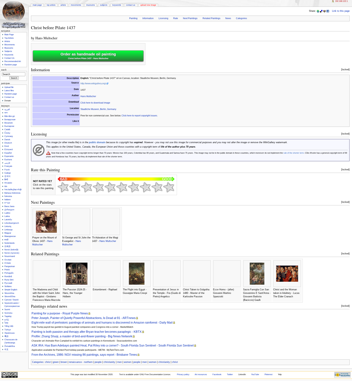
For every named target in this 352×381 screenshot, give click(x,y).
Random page (10, 65)
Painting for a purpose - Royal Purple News (60, 313)
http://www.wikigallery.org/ (93, 83)
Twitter (230, 374)
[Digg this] (324, 11)
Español (8, 153)
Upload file (9, 87)
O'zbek (7, 263)
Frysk (7, 169)
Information (148, 18)
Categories (241, 18)
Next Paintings (190, 18)
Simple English (10, 290)
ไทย (6, 323)
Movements (76, 5)
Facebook (216, 374)
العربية (7, 109)
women (127, 362)
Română (8, 276)
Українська (9, 333)
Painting (133, 18)
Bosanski (8, 123)
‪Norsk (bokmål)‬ (11, 249)
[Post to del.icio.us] (321, 11)
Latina (7, 216)
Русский (8, 283)
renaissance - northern (81, 362)
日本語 (7, 246)
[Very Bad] (63, 187)
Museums (90, 5)
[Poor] (86, 187)
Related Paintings (211, 18)
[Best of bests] (169, 187)
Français (8, 166)
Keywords (116, 5)
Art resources (201, 374)
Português (9, 273)
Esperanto (9, 156)
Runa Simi (8, 280)
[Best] (157, 187)
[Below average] (98, 187)
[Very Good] (133, 187)
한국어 (7, 176)
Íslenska (8, 196)
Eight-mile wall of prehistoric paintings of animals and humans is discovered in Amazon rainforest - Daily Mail (102, 322)
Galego (7, 173)
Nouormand (9, 256)
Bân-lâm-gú (9, 116)
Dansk (7, 139)
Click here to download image (95, 102)
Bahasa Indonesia (12, 193)
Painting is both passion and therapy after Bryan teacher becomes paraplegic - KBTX (87, 331)
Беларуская (9, 119)
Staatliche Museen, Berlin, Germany (98, 109)
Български (9, 126)
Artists (63, 5)
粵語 (6, 336)
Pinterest (268, 374)
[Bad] (75, 187)
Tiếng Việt (8, 326)
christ (48, 362)
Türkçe (7, 330)
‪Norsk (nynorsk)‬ (11, 253)
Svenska (8, 313)
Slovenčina (9, 293)
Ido (5, 186)
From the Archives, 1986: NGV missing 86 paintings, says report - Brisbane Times (84, 354)
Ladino (7, 213)
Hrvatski (8, 183)
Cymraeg (8, 136)
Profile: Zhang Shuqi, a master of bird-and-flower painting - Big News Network (82, 336)
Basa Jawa (9, 206)
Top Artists (51, 5)
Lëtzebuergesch (11, 223)
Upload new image (148, 5)
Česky (7, 133)
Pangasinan (9, 266)
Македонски (10, 236)
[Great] (145, 187)
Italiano (7, 199)
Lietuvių (7, 226)
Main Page (37, 5)
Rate (175, 18)
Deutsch (8, 143)
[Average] (110, 187)
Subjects (103, 5)
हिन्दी (6, 179)
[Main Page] (14, 14)
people (98, 362)
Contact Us (130, 5)
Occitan (7, 260)
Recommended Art (12, 61)
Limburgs (8, 229)
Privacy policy (183, 374)
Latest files (9, 90)
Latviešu (8, 219)
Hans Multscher (46, 38)
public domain (97, 142)
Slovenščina (9, 296)
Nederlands (9, 243)
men (119, 362)
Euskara (8, 159)
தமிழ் (6, 319)
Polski (7, 269)
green (56, 362)
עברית (7, 203)
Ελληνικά (8, 149)
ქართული (9, 209)
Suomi (7, 309)
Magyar (7, 233)
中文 (6, 349)
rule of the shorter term (293, 153)
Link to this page (341, 11)
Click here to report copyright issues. (140, 115)
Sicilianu (8, 286)
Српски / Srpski (11, 300)
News (228, 18)
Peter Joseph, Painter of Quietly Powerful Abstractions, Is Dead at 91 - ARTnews (83, 318)
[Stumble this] (318, 11)
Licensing (163, 18)
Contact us (9, 97)
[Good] (122, 187)
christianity (109, 362)
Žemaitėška (9, 346)
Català (7, 129)
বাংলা (6, 113)
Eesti (6, 146)
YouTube (255, 374)
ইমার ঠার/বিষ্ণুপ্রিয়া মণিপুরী (12, 189)
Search (3, 69)
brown (64, 362)
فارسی (7, 163)
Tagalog (7, 316)
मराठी (6, 240)
